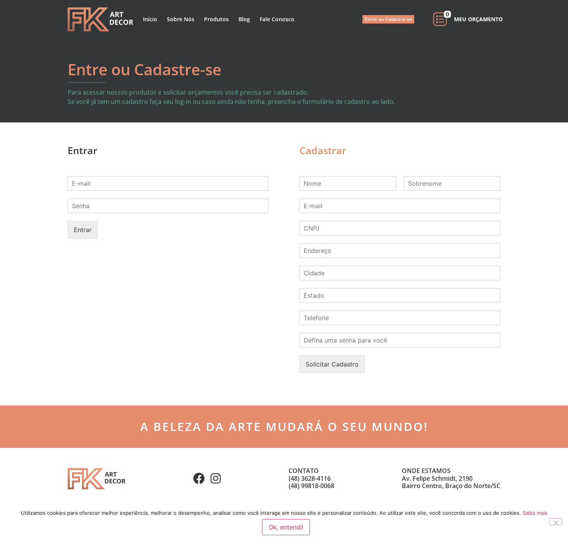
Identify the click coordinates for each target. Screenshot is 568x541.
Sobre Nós (180, 19)
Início (150, 19)
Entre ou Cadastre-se (388, 19)
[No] (555, 521)
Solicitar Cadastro (332, 364)
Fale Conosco (277, 19)
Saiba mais (535, 513)
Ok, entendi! (286, 527)
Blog (244, 19)
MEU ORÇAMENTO (478, 19)
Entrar (83, 230)
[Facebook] (199, 478)
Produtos (216, 19)
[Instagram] (215, 478)
